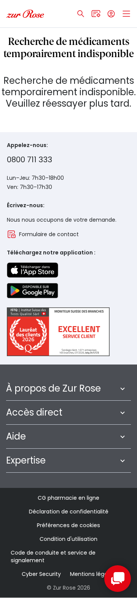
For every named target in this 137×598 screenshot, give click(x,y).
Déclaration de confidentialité (68, 511)
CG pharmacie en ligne (68, 498)
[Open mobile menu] (126, 13)
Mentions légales (92, 574)
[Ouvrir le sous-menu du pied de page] (122, 388)
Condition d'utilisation (68, 539)
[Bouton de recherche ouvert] (80, 13)
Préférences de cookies (68, 525)
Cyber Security (41, 574)
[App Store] (32, 270)
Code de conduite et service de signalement (53, 556)
